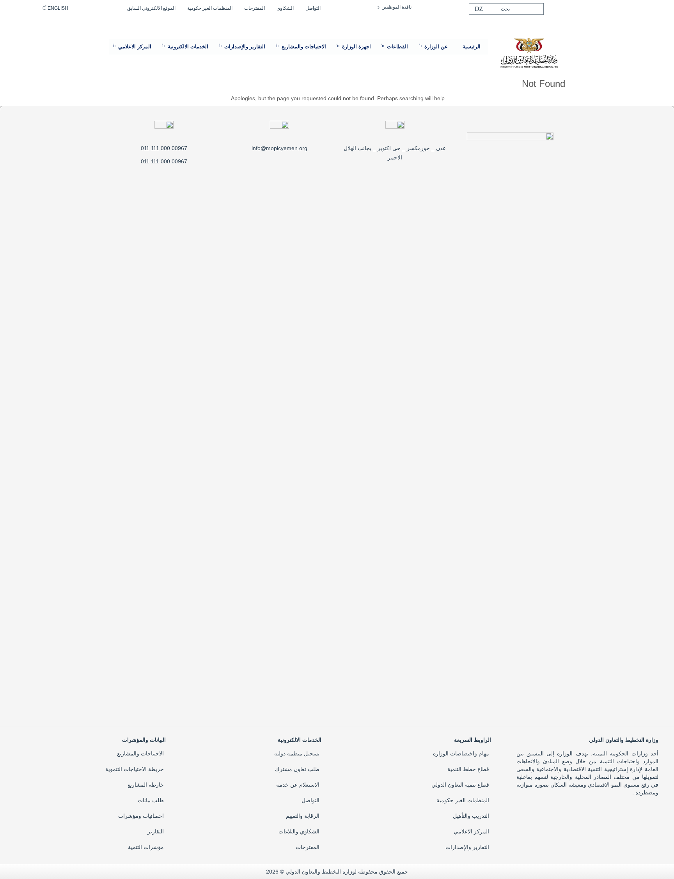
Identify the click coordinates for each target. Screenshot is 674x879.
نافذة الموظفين (396, 7)
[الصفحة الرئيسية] (529, 52)
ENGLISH (58, 8)
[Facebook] (633, 6)
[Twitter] (620, 6)
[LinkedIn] (608, 6)
